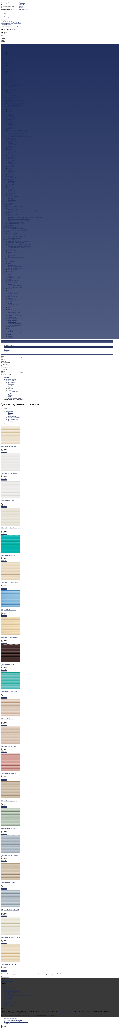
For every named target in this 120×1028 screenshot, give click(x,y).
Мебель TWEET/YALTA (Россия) (18, 220)
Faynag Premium (12, 155)
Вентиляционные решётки (16, 242)
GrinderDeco (11, 163)
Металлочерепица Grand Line (16, 236)
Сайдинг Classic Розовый (8, 773)
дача (9, 274)
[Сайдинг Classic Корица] (10, 661)
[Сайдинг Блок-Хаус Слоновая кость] (10, 525)
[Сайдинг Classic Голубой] (10, 607)
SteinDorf (10, 78)
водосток (10, 271)
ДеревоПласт (12, 158)
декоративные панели (14, 277)
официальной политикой (67, 1011)
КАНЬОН (11, 119)
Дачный (10, 63)
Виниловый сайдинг (10, 46)
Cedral (9, 120)
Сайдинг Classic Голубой (8, 610)
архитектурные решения (15, 266)
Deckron (10, 203)
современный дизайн (14, 311)
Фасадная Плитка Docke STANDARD (19, 132)
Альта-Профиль (12, 49)
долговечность (12, 282)
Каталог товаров (9, 340)
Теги (5, 258)
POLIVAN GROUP (13, 196)
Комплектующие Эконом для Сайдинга (19, 246)
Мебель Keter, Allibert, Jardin (16, 222)
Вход (5, 13)
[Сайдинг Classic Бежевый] (10, 443)
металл (10, 295)
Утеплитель (11, 254)
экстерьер (11, 336)
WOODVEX (11, 182)
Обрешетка (11, 249)
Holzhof (10, 173)
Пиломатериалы (12, 255)
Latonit (10, 125)
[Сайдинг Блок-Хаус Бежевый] (10, 634)
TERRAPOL (11, 192)
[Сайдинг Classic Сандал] (10, 879)
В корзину (4, 452)
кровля (10, 288)
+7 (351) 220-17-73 (6, 21)
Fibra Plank (11, 108)
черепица (10, 331)
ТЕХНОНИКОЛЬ (13, 60)
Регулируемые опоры (10, 227)
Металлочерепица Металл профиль (18, 235)
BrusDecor (11, 101)
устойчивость (12, 322)
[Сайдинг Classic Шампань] (10, 961)
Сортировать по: (9, 411)
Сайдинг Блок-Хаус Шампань (10, 582)
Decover (10, 124)
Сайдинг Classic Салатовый (9, 828)
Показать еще (5, 977)
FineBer (10, 59)
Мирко (10, 127)
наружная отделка (13, 299)
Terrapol (10, 162)
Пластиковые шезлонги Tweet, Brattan (19, 219)
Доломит (10, 54)
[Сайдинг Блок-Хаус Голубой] (10, 852)
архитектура (11, 265)
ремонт (10, 306)
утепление (11, 326)
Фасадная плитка (9, 128)
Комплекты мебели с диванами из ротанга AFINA (23, 211)
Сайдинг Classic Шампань (8, 964)
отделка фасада (12, 304)
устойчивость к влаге (14, 323)
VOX (9, 62)
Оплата (21, 4)
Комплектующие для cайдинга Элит (19, 247)
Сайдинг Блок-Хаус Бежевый (9, 637)
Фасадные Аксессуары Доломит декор (19, 244)
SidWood (10, 111)
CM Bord (10, 122)
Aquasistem (11, 261)
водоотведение (12, 269)
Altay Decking (12, 151)
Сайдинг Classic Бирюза (8, 555)
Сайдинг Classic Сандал (8, 882)
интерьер (10, 284)
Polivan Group (12, 154)
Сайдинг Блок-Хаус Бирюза (9, 691)
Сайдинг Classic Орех (7, 719)
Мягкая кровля (12, 233)
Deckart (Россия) (12, 141)
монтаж (10, 298)
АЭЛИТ (10, 79)
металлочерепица (13, 296)
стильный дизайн (13, 314)
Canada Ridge (12, 89)
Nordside (10, 81)
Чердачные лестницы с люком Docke (19, 241)
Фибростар (11, 114)
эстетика (10, 337)
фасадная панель (13, 330)
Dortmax (10, 176)
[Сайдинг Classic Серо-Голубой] (10, 907)
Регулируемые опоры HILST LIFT (18, 230)
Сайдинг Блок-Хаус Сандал (9, 801)
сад (9, 307)
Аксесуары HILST (13, 177)
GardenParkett (12, 139)
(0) (1, 447)
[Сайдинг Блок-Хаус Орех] (10, 743)
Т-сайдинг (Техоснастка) (15, 84)
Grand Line (11, 51)
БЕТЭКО (10, 116)
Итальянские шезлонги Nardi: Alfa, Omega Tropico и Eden (25, 217)
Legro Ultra (11, 149)
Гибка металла (12, 250)
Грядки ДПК (8, 204)
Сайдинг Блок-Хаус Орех (8, 746)
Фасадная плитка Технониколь (17, 133)
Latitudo (10, 147)
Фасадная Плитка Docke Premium (18, 130)
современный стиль (14, 312)
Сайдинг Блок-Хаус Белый (9, 473)
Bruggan (10, 152)
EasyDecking (11, 146)
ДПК (9, 263)
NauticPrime (11, 189)
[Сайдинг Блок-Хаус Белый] (10, 470)
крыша (10, 290)
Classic (6, 351)
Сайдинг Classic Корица (8, 664)
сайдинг (10, 309)
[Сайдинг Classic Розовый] (10, 770)
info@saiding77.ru (16, 23)
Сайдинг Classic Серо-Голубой (10, 910)
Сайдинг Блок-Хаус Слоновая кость (11, 528)
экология (10, 334)
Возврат (21, 6)
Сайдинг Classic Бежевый (8, 446)
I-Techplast (11, 198)
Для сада (6, 208)
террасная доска (12, 320)
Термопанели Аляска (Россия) (17, 103)
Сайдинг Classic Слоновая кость (10, 937)
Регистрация (8, 17)
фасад (9, 328)
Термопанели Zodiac (14, 105)
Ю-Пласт (10, 52)
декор (9, 276)
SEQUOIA (11, 185)
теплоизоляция (12, 318)
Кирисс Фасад (12, 117)
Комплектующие (13, 95)
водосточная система (14, 273)
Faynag (10, 195)
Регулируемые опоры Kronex (16, 228)
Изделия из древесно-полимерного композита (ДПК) (20, 136)
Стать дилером (23, 9)
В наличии (11, 421)
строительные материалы (15, 315)
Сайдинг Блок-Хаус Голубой (9, 855)
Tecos (9, 55)
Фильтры (7, 424)
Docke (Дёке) (12, 48)
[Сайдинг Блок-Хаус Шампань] (10, 579)
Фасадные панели (9, 68)
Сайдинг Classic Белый (7, 500)
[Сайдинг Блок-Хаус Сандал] (10, 798)
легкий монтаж (12, 293)
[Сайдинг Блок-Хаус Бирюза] (10, 688)
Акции (6, 44)
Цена (9, 414)
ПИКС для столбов (13, 252)
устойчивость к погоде (14, 325)
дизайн (10, 279)
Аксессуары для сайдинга (15, 67)
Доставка (22, 3)
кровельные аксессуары (15, 285)
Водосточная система (14, 238)
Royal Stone (11, 92)
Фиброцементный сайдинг (12, 106)
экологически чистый (14, 333)
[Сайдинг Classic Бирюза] (10, 552)
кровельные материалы (15, 287)
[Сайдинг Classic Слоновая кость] (10, 934)
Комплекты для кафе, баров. (16, 223)
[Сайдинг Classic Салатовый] (10, 825)
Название (10, 413)
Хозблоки (11, 225)
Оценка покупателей (14, 417)
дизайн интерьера (13, 280)
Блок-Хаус (7, 350)
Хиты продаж (12, 416)
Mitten (9, 65)
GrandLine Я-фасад (13, 76)
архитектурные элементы (15, 268)
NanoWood (11, 138)
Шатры (10, 212)
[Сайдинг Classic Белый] (10, 497)
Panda (9, 109)
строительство (12, 317)
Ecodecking (11, 170)
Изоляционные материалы (16, 257)
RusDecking (11, 160)
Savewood (11, 166)
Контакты (22, 7)
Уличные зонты (12, 215)
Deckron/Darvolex (13, 144)
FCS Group (11, 113)
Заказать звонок (5, 23)
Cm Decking (11, 174)
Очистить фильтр (6, 374)
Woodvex (10, 165)
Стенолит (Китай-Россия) (15, 100)
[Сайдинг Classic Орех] (10, 716)
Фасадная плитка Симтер (15, 135)
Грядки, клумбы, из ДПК (15, 206)
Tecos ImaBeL (12, 90)
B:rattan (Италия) (13, 214)
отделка (10, 303)
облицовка (11, 301)
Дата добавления (13, 419)
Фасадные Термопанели (11, 97)
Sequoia (10, 168)
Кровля (6, 231)
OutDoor (10, 157)
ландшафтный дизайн (14, 292)
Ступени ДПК (8, 179)
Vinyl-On (10, 57)
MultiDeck (11, 171)
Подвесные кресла (13, 209)
